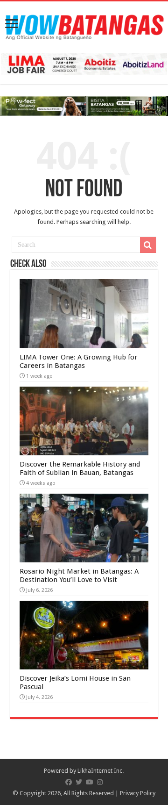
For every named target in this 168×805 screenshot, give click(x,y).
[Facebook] (68, 782)
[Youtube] (89, 782)
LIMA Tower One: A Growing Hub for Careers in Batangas (79, 361)
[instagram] (100, 782)
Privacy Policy (137, 793)
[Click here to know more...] (84, 105)
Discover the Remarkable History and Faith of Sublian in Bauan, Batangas (80, 468)
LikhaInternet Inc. (100, 770)
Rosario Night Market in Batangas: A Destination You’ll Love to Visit (79, 575)
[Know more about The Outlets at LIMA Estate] (84, 63)
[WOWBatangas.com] (84, 25)
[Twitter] (79, 782)
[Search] (148, 245)
